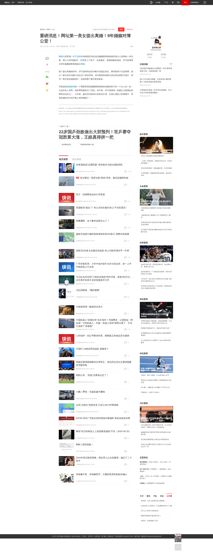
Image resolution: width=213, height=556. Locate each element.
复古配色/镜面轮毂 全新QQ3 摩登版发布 (155, 439)
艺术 (142, 496)
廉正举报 (137, 536)
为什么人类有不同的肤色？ (150, 511)
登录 (185, 2)
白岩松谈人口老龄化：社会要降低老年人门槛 (156, 506)
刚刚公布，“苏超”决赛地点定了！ (92, 375)
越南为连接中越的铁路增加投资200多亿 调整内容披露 (102, 234)
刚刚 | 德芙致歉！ (84, 444)
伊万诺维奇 (78, 56)
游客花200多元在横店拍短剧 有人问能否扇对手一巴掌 (102, 250)
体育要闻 (144, 243)
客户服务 (104, 536)
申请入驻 (129, 29)
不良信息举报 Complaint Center (123, 536)
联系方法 (91, 536)
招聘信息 (97, 536)
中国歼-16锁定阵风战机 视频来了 (92, 349)
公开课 (169, 496)
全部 (170, 64)
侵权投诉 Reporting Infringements (151, 536)
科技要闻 (144, 353)
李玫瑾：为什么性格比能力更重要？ (153, 501)
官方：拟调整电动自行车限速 (90, 194)
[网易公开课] (158, 2)
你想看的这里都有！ (156, 50)
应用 (13, 2)
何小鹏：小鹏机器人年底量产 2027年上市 (155, 387)
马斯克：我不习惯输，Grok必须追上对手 (155, 375)
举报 (131, 46)
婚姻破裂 (71, 86)
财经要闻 (144, 299)
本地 (162, 496)
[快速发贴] (47, 58)
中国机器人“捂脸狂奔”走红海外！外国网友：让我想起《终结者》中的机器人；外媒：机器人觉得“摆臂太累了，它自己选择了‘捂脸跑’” (104, 323)
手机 (155, 496)
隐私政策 (110, 536)
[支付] (173, 2)
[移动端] (152, 2)
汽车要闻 (144, 403)
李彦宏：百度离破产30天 (149, 521)
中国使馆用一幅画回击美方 (89, 307)
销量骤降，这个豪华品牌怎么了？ (92, 221)
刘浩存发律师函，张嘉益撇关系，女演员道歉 (156, 168)
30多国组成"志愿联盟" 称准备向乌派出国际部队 (99, 164)
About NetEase (75, 536)
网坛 (63, 56)
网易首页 (7, 2)
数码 (148, 496)
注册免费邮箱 (194, 2)
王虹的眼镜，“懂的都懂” (88, 290)
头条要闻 (144, 186)
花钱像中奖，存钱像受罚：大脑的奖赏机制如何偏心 (101, 474)
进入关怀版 (29, 2)
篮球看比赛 (64, 46)
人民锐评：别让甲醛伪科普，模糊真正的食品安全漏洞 (102, 335)
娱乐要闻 (144, 134)
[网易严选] (166, 2)
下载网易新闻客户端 (87, 144)
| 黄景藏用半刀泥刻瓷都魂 (152, 483)
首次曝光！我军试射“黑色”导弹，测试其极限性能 (104, 178)
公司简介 (84, 536)
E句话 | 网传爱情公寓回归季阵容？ (153, 156)
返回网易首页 (66, 144)
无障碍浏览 (20, 2)
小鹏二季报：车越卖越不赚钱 (90, 392)
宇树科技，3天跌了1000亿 (150, 392)
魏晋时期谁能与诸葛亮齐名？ (151, 516)
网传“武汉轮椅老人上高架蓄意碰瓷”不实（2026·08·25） (103, 431)
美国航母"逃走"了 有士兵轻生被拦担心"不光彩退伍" (101, 207)
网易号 (49, 29)
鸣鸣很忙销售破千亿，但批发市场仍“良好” (155, 328)
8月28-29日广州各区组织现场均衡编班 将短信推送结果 (103, 418)
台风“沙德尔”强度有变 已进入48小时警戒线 (97, 405)
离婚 (83, 64)
